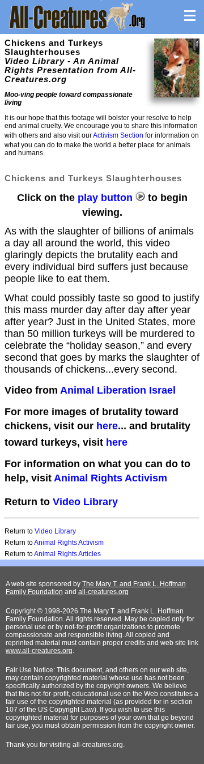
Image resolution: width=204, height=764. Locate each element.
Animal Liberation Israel (118, 390)
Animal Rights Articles (67, 554)
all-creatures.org (103, 592)
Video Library (85, 501)
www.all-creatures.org (39, 651)
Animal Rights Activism (110, 478)
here (107, 426)
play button (106, 197)
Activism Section (118, 135)
